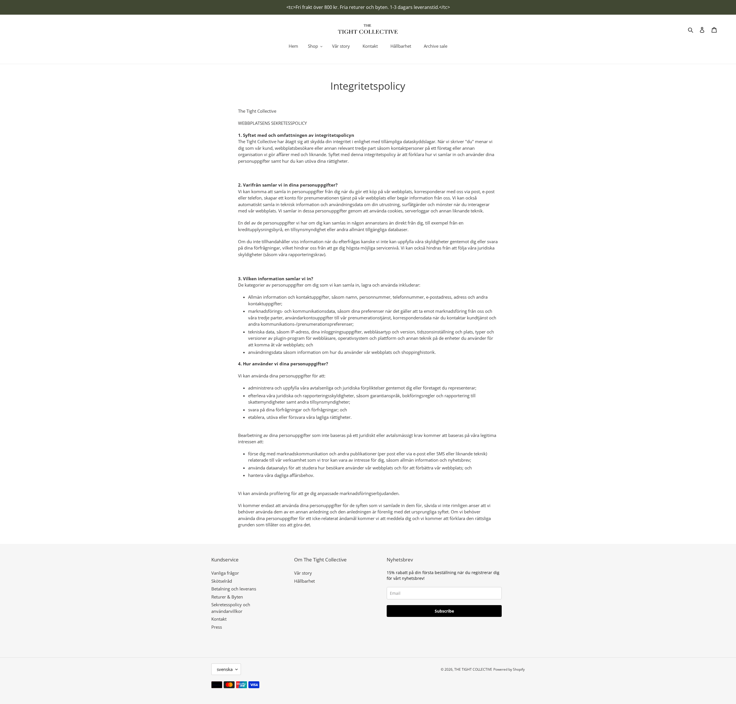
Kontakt (219, 619)
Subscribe (444, 611)
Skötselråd (221, 581)
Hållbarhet (304, 581)
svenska (225, 669)
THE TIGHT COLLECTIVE (473, 669)
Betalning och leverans (233, 589)
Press (216, 627)
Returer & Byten (227, 597)
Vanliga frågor (225, 573)
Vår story (303, 573)
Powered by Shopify (509, 669)
